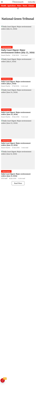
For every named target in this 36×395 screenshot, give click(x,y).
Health (3, 6)
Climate (31, 6)
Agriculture (11, 6)
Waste (25, 6)
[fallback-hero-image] (18, 34)
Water (19, 6)
